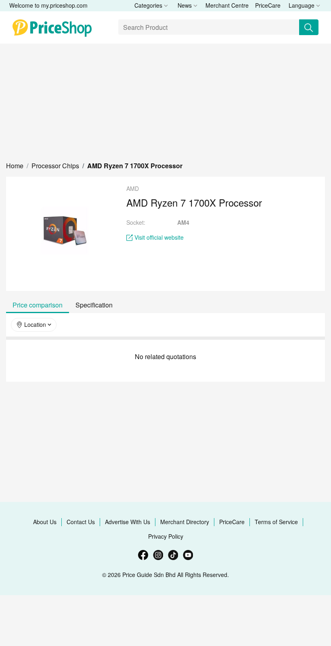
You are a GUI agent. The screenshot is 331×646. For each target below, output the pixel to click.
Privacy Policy (165, 536)
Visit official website (159, 237)
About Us (45, 522)
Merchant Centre (227, 5)
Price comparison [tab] (38, 304)
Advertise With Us (127, 522)
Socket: (135, 222)
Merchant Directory (184, 522)
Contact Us (81, 522)
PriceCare (268, 5)
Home (14, 165)
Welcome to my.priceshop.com (48, 5)
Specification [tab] (94, 304)
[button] (14, 165)
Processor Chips (55, 165)
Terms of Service (276, 522)
